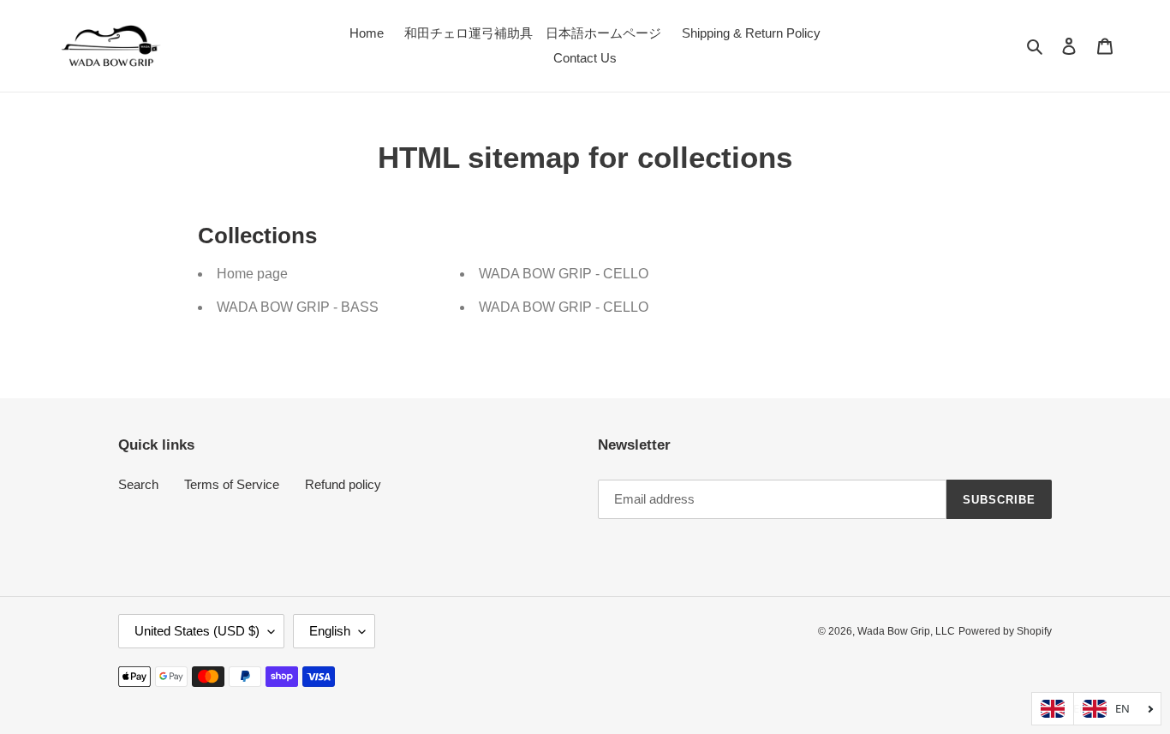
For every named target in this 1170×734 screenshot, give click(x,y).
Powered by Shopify (1005, 631)
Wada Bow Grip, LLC (906, 631)
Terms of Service (231, 484)
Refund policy (343, 484)
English (329, 631)
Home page (252, 273)
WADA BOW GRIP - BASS (298, 307)
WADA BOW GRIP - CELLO (563, 273)
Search (138, 484)
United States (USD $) (197, 631)
